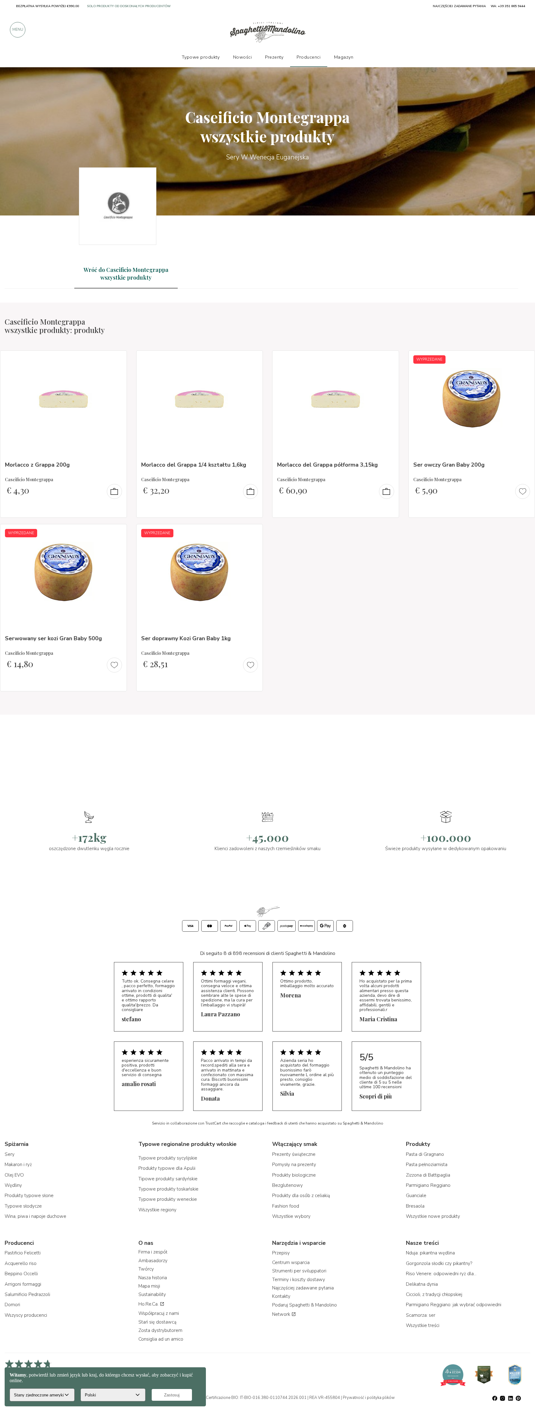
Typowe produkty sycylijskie (167, 1158)
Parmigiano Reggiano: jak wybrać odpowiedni (453, 1305)
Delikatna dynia (422, 1284)
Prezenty (274, 57)
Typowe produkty (201, 57)
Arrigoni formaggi (23, 1284)
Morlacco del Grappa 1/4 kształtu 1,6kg (193, 464)
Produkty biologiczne (294, 1175)
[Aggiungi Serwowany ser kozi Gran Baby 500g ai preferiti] (116, 533)
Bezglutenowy (287, 1185)
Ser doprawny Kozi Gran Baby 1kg (186, 638)
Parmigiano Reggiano (428, 1185)
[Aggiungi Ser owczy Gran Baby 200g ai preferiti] (524, 359)
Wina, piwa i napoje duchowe (35, 1216)
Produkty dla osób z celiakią (301, 1195)
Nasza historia (152, 1278)
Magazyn (344, 57)
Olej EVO (14, 1175)
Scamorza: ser (420, 1315)
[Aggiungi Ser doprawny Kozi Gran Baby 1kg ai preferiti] (252, 533)
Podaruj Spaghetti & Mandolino (304, 1305)
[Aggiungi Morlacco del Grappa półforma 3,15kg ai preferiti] (388, 359)
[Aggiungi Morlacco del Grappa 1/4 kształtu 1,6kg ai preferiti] (252, 359)
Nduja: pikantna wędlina (430, 1253)
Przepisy (281, 1253)
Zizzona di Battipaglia (428, 1175)
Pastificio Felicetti (23, 1253)
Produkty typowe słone (29, 1195)
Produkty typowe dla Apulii (166, 1168)
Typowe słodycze (23, 1206)
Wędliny (13, 1185)
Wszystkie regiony (157, 1210)
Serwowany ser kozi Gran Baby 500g (53, 638)
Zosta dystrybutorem (160, 1330)
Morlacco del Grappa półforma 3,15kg (327, 464)
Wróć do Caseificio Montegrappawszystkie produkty (126, 274)
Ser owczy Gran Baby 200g (449, 464)
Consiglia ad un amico (160, 1339)
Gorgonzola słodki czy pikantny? (439, 1263)
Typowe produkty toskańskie (168, 1189)
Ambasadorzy (152, 1261)
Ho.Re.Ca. (149, 1304)
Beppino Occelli (21, 1274)
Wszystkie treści (422, 1325)
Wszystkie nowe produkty (433, 1216)
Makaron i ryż (18, 1164)
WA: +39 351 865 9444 (508, 6)
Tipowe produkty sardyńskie (168, 1179)
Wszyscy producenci (26, 1315)
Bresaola (415, 1206)
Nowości (242, 57)
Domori (12, 1305)
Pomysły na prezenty (294, 1164)
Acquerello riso (21, 1263)
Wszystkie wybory (291, 1216)
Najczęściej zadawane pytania (303, 1288)
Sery (10, 1154)
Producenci (308, 57)
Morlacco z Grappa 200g (37, 464)
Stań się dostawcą (157, 1322)
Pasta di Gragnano (425, 1154)
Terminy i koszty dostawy (298, 1279)
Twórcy (146, 1269)
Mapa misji (149, 1286)
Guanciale (416, 1195)
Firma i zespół (152, 1252)
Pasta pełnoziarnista (426, 1164)
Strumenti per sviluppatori (299, 1271)
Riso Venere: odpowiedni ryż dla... (441, 1274)
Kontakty (281, 1296)
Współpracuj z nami (158, 1313)
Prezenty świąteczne (293, 1154)
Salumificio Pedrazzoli (27, 1294)
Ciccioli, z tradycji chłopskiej (434, 1294)
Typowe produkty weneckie (167, 1199)
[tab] (126, 274)
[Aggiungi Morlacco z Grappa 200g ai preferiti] (116, 359)
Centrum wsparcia (291, 1262)
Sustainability (152, 1294)
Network (281, 1314)
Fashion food (285, 1206)
